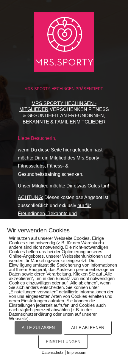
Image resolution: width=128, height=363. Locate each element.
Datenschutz (52, 352)
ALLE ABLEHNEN (87, 327)
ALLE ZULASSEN (38, 327)
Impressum (76, 352)
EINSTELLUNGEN (63, 341)
